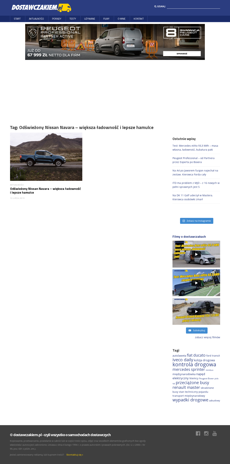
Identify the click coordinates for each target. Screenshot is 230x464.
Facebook (200, 433)
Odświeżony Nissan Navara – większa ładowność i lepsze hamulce (45, 190)
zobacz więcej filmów (207, 337)
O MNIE (121, 19)
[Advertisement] (115, 87)
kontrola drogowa (194, 364)
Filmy (106, 19)
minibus (209, 370)
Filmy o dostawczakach (189, 236)
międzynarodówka (184, 374)
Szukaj (161, 6)
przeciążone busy (192, 382)
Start (17, 19)
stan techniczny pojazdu (193, 391)
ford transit (213, 355)
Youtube (216, 433)
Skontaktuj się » (74, 454)
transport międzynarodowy (188, 395)
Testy (73, 19)
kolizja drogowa (204, 360)
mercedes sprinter (188, 369)
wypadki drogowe (190, 400)
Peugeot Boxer (206, 378)
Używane (89, 19)
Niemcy (193, 378)
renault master (186, 387)
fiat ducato (196, 355)
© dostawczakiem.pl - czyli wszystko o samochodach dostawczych (60, 434)
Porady (56, 19)
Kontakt (139, 19)
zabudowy (214, 400)
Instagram (208, 433)
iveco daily (182, 360)
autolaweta (179, 355)
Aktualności (36, 19)
